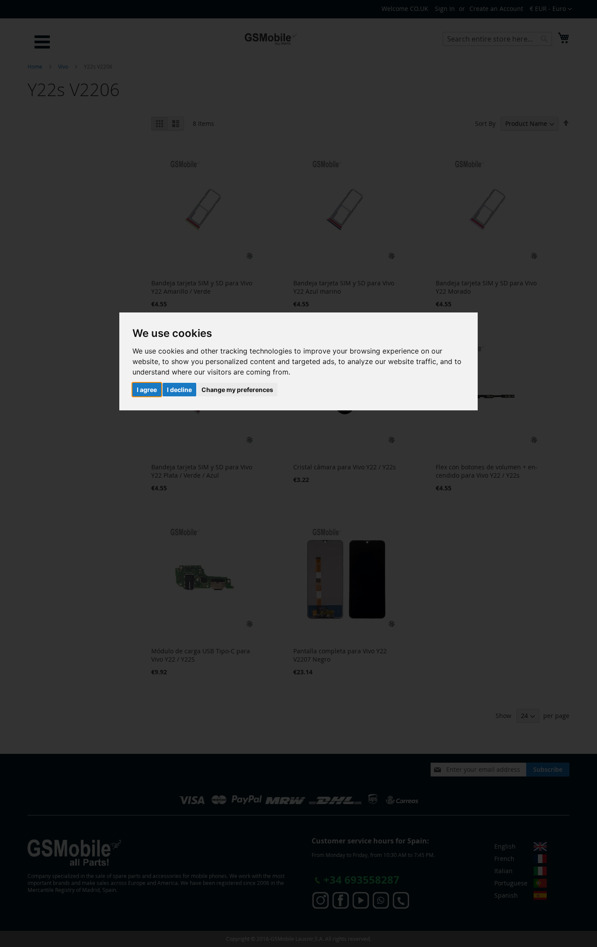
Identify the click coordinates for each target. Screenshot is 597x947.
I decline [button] (179, 389)
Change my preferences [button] (237, 389)
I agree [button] (147, 389)
